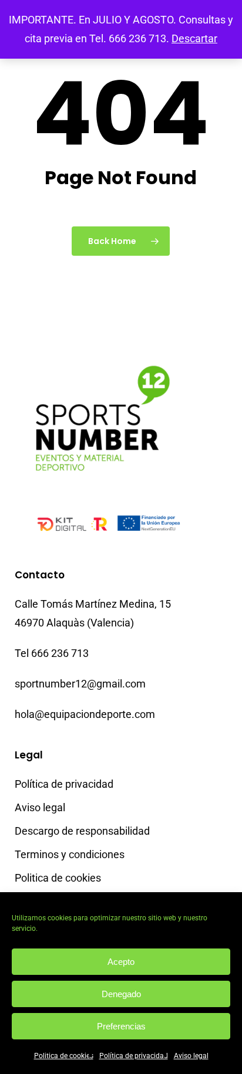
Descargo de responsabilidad (82, 831)
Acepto (121, 962)
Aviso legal (191, 1056)
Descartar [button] (194, 38)
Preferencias (121, 1026)
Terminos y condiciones (70, 854)
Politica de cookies (63, 1056)
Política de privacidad (133, 1056)
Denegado (121, 994)
